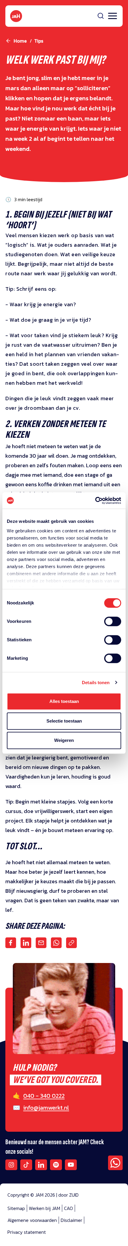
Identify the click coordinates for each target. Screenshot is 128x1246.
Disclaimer (71, 1220)
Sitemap (16, 1208)
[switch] (112, 625)
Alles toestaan (64, 701)
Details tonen (96, 682)
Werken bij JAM (44, 1208)
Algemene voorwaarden (32, 1220)
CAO (68, 1208)
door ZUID (68, 1194)
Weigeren (64, 740)
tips (38, 40)
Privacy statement (26, 1232)
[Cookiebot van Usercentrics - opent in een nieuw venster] (95, 500)
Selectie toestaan (64, 720)
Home (20, 40)
